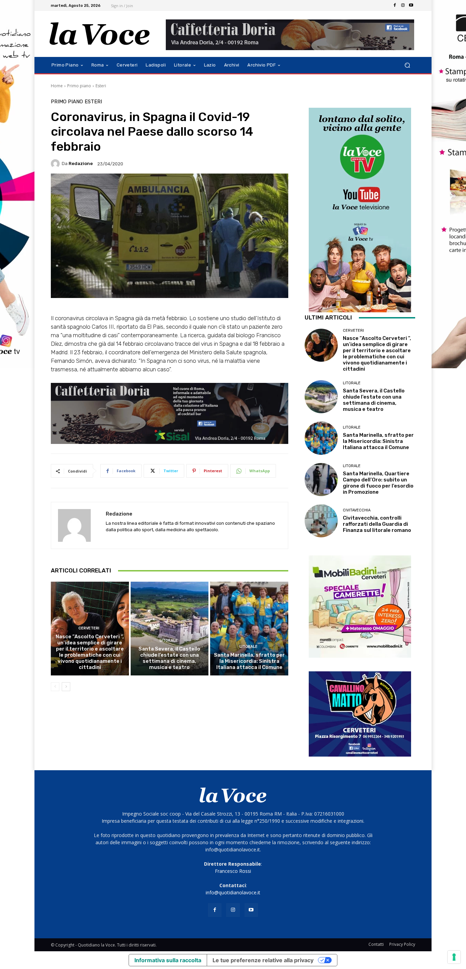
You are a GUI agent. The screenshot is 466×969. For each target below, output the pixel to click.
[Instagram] (403, 5)
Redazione (81, 163)
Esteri (101, 86)
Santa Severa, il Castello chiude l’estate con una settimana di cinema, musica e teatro (169, 658)
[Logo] (100, 33)
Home (57, 86)
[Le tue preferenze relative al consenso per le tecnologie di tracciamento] (454, 957)
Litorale (169, 640)
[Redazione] (56, 163)
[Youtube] (411, 5)
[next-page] (66, 686)
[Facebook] (395, 5)
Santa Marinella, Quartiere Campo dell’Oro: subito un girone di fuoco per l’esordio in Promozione (378, 483)
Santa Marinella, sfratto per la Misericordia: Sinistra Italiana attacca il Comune (249, 661)
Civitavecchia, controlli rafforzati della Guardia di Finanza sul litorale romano (377, 524)
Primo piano (79, 86)
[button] (407, 65)
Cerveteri (88, 628)
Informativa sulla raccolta (167, 960)
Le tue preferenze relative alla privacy (263, 960)
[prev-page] (55, 686)
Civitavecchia (356, 510)
